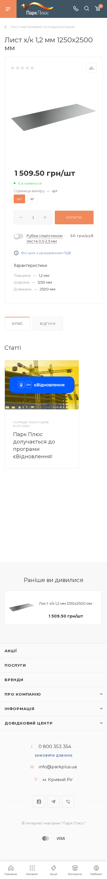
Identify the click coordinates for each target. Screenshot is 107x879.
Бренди (14, 679)
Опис (17, 324)
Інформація (20, 708)
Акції (11, 650)
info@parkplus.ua (58, 766)
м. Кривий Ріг (58, 779)
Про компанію (23, 694)
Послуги (15, 665)
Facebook (39, 802)
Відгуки (48, 324)
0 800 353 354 (55, 746)
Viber (68, 802)
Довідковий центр (29, 723)
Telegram (53, 802)
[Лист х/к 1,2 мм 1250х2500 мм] (53, 117)
